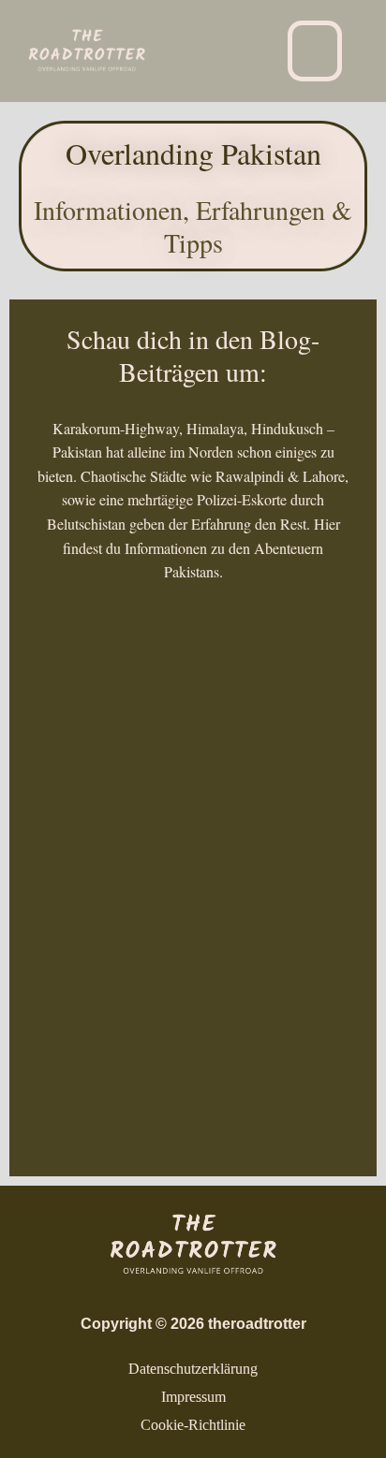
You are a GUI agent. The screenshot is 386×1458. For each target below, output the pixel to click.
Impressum (193, 1397)
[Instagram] (208, 25)
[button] (315, 51)
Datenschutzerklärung (193, 1369)
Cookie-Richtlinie (193, 1425)
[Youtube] (208, 76)
